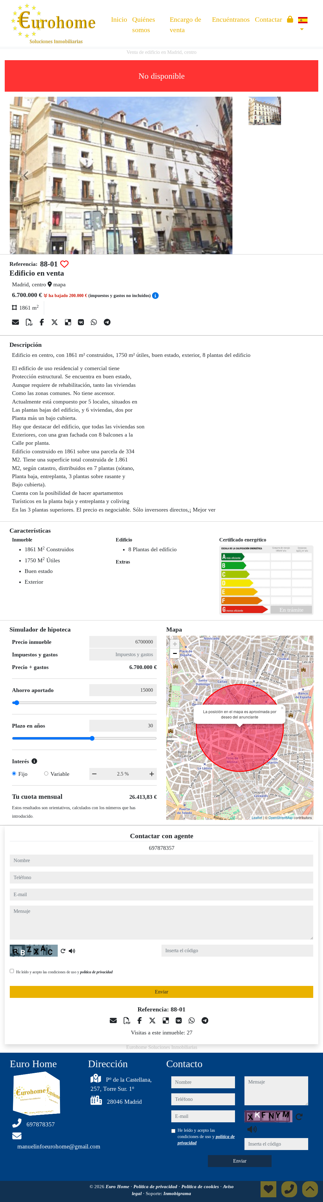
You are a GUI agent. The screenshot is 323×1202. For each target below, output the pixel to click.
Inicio (119, 19)
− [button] (175, 653)
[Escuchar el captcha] (71, 951)
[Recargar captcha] (63, 951)
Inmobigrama (177, 1193)
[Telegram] (107, 322)
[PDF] (30, 322)
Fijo (22, 774)
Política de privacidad (156, 1186)
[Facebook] (43, 322)
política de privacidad (96, 972)
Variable (59, 774)
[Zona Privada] (290, 19)
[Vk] (82, 322)
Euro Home (118, 1186)
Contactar (268, 19)
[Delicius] (69, 322)
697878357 (161, 848)
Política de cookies (200, 1186)
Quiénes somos (143, 24)
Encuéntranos (231, 19)
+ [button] (175, 644)
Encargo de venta (185, 24)
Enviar (161, 991)
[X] (55, 322)
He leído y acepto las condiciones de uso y (64, 972)
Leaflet (257, 817)
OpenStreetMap (280, 817)
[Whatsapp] (95, 322)
